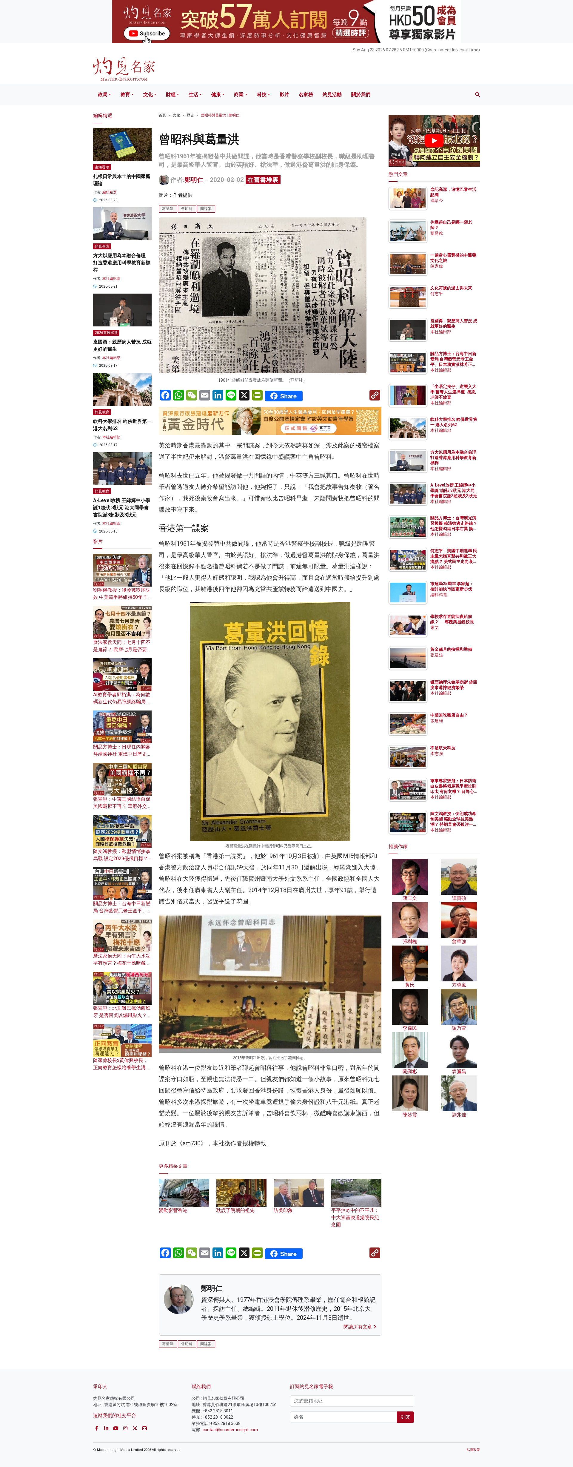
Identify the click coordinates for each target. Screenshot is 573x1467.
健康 (216, 94)
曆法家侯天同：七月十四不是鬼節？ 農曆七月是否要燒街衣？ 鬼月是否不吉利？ (122, 649)
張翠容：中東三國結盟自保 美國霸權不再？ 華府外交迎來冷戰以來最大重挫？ (122, 806)
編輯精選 (109, 192)
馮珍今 (436, 200)
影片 (284, 94)
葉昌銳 (436, 233)
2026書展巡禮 (106, 333)
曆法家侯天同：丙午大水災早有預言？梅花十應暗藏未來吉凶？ (121, 963)
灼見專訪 (102, 246)
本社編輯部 (111, 279)
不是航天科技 (442, 747)
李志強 (436, 753)
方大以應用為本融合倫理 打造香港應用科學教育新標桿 (121, 263)
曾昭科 (187, 209)
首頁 (162, 115)
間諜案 (206, 209)
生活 (193, 94)
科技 (262, 94)
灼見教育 (102, 412)
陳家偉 (436, 266)
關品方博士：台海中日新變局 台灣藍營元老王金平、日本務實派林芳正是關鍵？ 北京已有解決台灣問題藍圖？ (453, 364)
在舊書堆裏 (263, 179)
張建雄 (436, 655)
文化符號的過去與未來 (451, 288)
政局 (102, 94)
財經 (170, 94)
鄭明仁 (194, 179)
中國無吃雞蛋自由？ (449, 715)
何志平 (436, 293)
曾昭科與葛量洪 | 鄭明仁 (220, 115)
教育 (125, 94)
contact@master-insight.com (230, 1429)
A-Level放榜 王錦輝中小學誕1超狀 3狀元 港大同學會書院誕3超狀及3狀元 (121, 508)
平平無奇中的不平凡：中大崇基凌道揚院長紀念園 (355, 1217)
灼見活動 (332, 94)
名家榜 (306, 94)
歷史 (190, 115)
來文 (434, 627)
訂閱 (405, 1417)
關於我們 (360, 94)
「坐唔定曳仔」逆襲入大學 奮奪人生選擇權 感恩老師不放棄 (453, 392)
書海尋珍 (102, 167)
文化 (148, 94)
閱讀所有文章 (358, 1327)
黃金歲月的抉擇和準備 (451, 649)
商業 (239, 94)
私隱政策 (473, 1450)
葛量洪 (168, 209)
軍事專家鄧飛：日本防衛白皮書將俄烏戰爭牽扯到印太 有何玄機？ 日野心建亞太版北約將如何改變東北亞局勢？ (453, 791)
